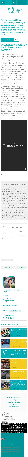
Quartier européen (14, 402)
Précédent (7, 268)
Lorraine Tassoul (11, 290)
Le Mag (14, 400)
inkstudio (12, 417)
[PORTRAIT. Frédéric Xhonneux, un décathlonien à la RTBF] (3, 440)
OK (22, 432)
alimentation (12, 310)
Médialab (14, 404)
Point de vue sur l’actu (14, 397)
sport (20, 310)
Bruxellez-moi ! (14, 406)
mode (16, 310)
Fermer (3, 456)
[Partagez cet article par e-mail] (4, 318)
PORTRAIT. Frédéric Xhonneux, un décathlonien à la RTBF (10, 443)
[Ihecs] (5, 424)
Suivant (21, 268)
